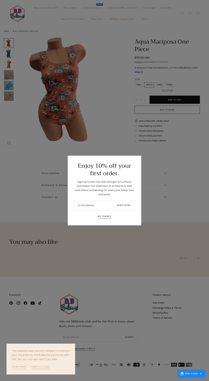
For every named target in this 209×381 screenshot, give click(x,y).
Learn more (19, 366)
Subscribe (124, 205)
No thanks (104, 216)
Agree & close (40, 366)
